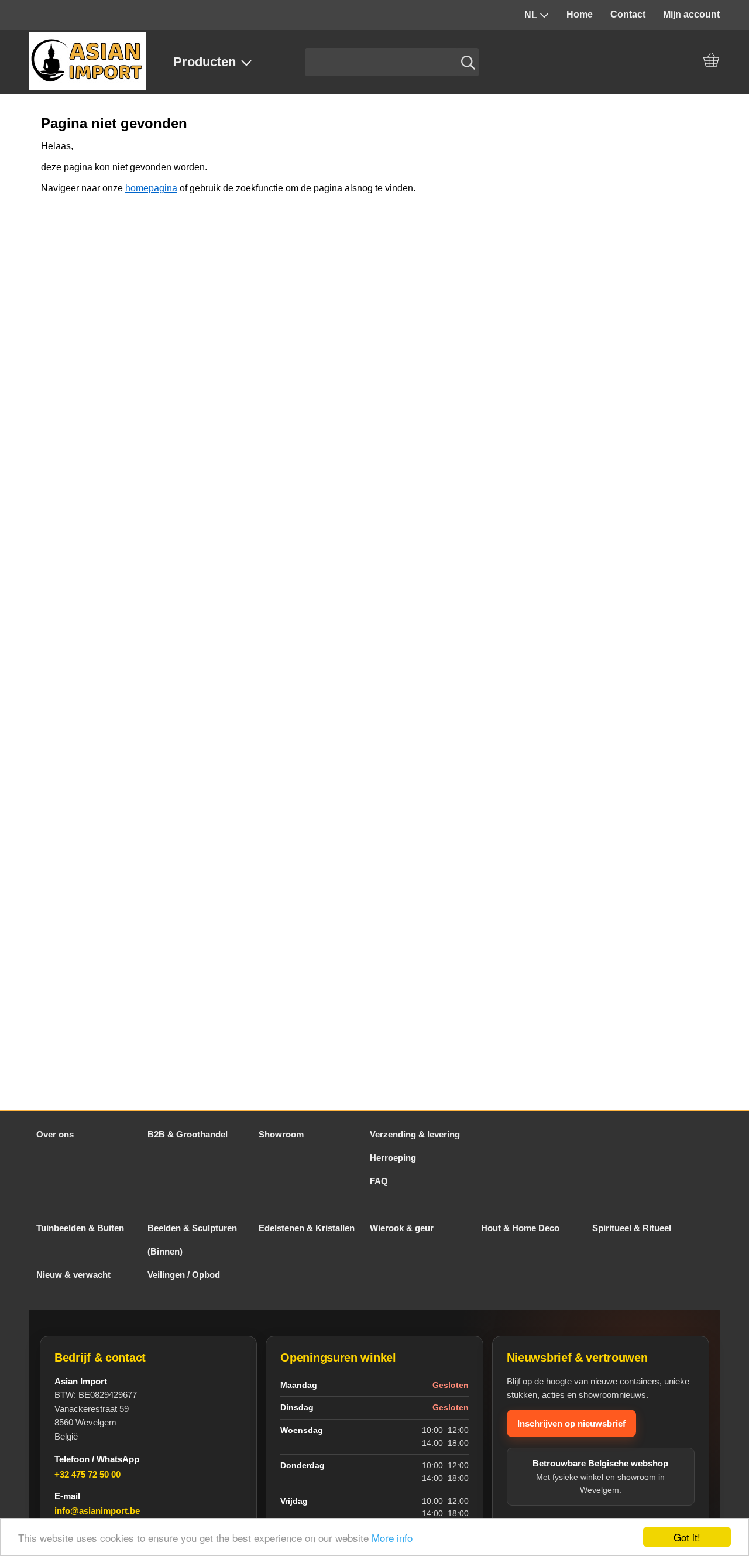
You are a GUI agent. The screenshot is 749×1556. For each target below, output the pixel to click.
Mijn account (691, 14)
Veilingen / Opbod (183, 1275)
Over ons (55, 1134)
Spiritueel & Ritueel (631, 1228)
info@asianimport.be (97, 1511)
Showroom (281, 1134)
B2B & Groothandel (187, 1134)
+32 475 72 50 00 (87, 1474)
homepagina (151, 188)
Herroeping (393, 1158)
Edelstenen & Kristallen (307, 1228)
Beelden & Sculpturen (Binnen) (192, 1239)
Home (579, 14)
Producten (204, 61)
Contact (627, 14)
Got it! (687, 1537)
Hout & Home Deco (520, 1228)
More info (392, 1537)
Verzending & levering (415, 1134)
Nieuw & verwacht (73, 1275)
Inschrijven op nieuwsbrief (571, 1423)
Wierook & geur (402, 1228)
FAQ (379, 1181)
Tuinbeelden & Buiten (80, 1228)
